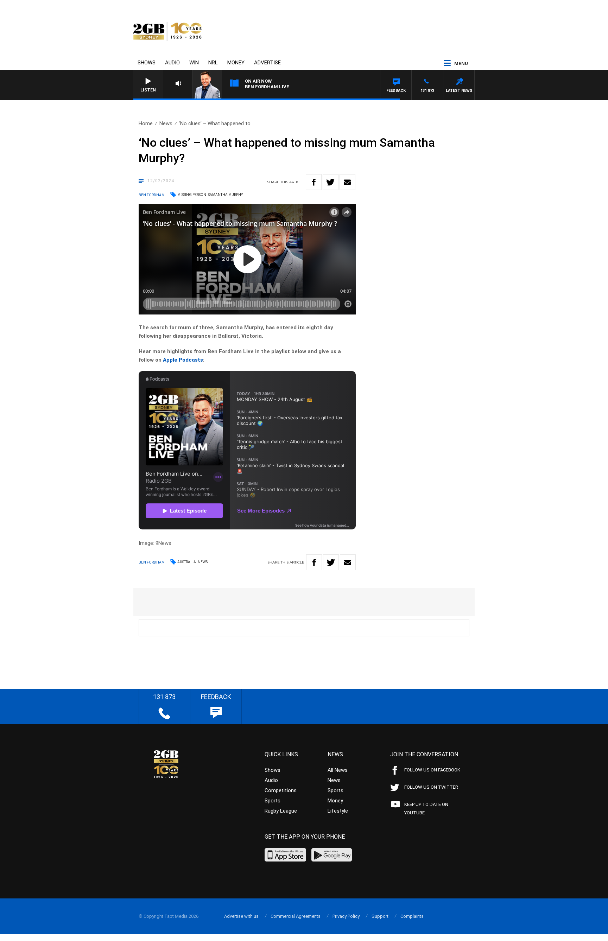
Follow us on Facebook (432, 769)
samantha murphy (225, 195)
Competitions (281, 790)
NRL (213, 62)
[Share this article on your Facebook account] (314, 182)
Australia (186, 562)
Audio (172, 62)
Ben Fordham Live (267, 86)
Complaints (412, 916)
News (165, 123)
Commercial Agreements (296, 916)
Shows (147, 62)
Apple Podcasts (183, 360)
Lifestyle (338, 811)
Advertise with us (241, 916)
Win (194, 62)
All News (338, 770)
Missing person (191, 195)
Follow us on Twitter (431, 787)
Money (236, 62)
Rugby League (281, 811)
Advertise (267, 62)
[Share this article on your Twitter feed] (330, 182)
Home (146, 123)
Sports (272, 800)
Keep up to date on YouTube (426, 808)
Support (380, 916)
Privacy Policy (346, 916)
